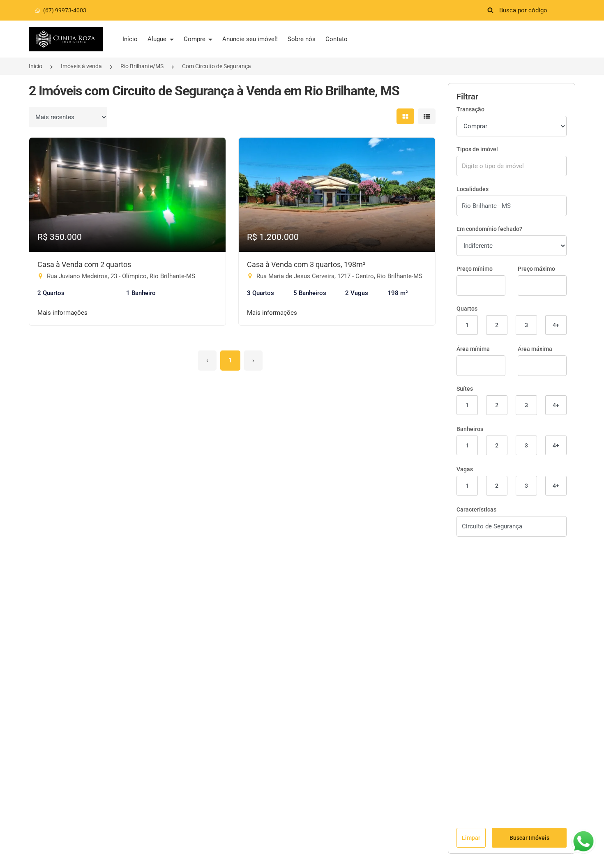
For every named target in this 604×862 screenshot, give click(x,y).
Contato (336, 39)
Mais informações (62, 312)
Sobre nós (302, 39)
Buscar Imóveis (529, 837)
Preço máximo (536, 268)
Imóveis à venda (81, 66)
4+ (556, 325)
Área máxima (535, 349)
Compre (195, 39)
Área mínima (473, 349)
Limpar (471, 837)
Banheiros (469, 429)
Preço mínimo (474, 268)
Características (476, 509)
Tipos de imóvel (477, 149)
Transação (470, 109)
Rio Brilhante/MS (142, 66)
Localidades (472, 189)
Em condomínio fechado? (489, 229)
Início (130, 39)
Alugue (158, 39)
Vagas (464, 469)
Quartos (466, 308)
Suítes (464, 388)
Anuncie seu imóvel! (250, 39)
